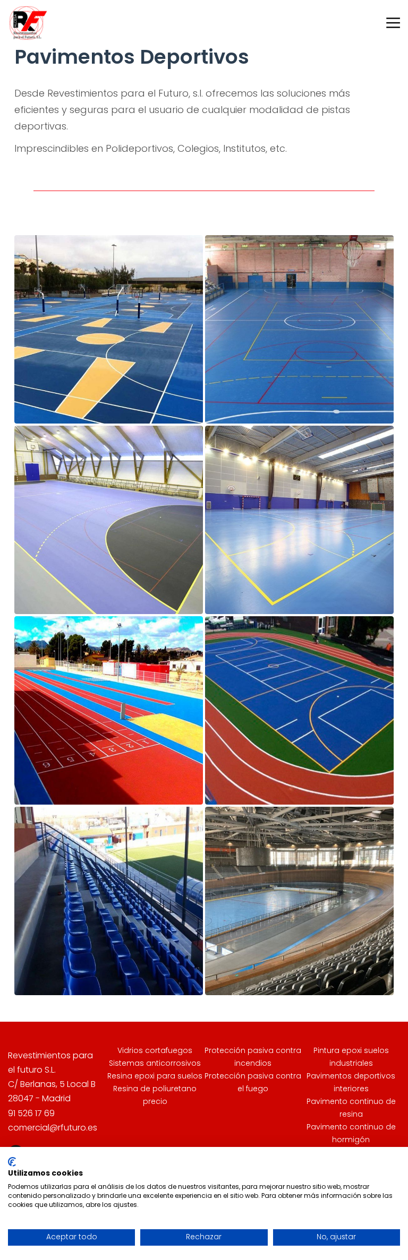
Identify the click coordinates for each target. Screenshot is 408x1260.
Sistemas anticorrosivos (155, 1063)
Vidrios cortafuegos (154, 1050)
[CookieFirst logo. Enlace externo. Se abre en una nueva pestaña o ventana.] (12, 1162)
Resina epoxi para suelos (154, 1076)
